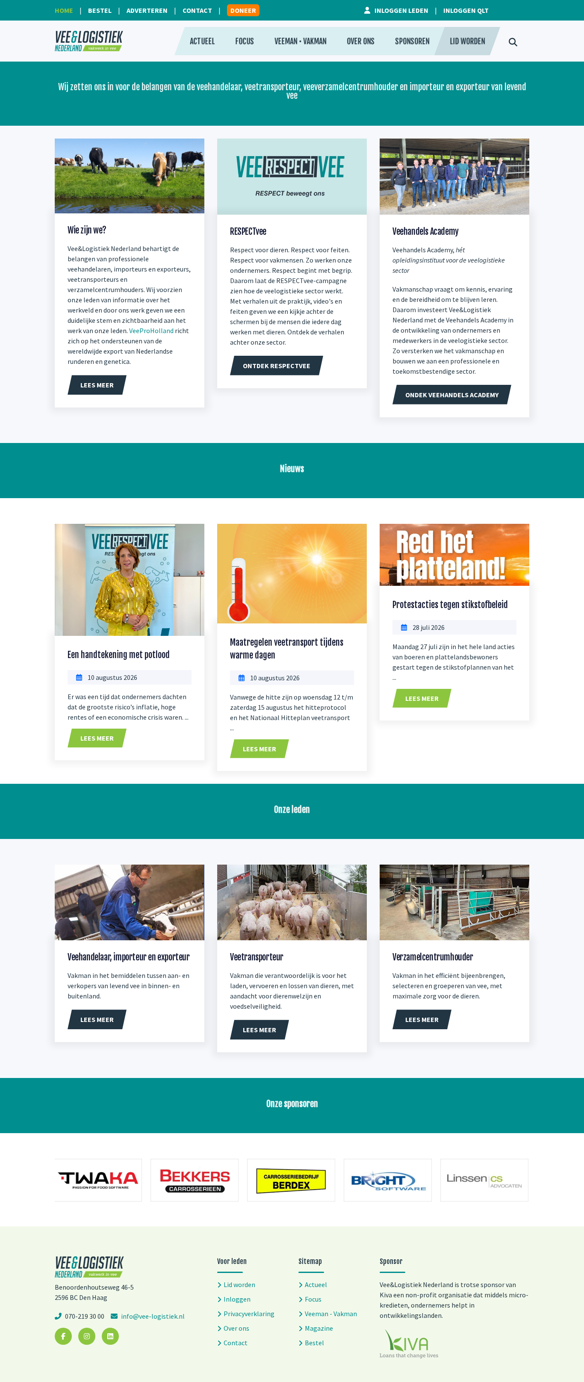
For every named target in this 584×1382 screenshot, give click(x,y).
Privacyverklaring (249, 1313)
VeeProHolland (151, 330)
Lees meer (97, 738)
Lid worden (467, 41)
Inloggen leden (401, 10)
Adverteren (147, 10)
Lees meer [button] (97, 385)
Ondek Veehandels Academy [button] (451, 394)
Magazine (319, 1328)
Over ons (361, 41)
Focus (244, 41)
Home (64, 10)
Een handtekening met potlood (119, 655)
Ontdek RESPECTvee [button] (276, 365)
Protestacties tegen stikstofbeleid (450, 604)
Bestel (100, 10)
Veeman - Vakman (331, 1313)
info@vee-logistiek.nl (152, 1316)
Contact (197, 10)
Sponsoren (412, 41)
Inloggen (237, 1299)
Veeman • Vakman (300, 41)
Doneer (243, 10)
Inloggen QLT (466, 10)
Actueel (202, 41)
